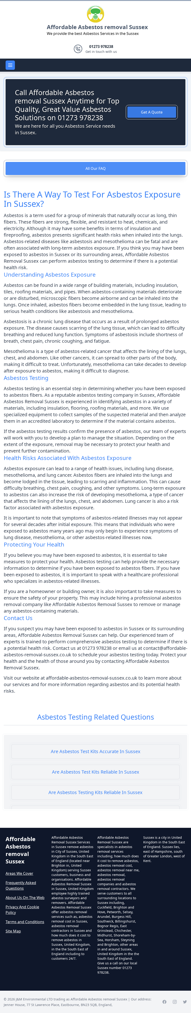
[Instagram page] (174, 1002)
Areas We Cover (19, 873)
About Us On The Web (25, 897)
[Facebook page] (164, 1002)
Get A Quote (152, 112)
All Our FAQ (95, 168)
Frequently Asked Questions (21, 885)
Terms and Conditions (25, 921)
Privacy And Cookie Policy (22, 909)
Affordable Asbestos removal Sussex (97, 27)
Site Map (13, 931)
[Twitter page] (185, 1002)
